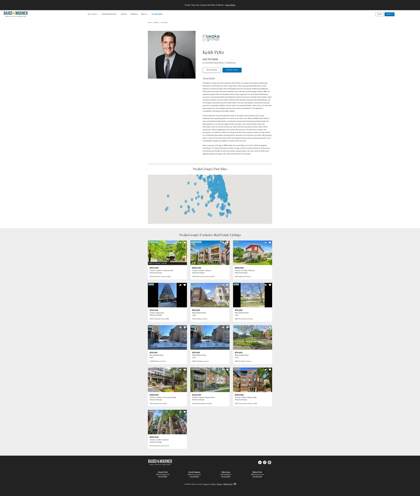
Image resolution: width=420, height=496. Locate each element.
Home (149, 22)
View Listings (211, 70)
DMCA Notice (227, 484)
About (144, 14)
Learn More (230, 5)
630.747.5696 (210, 59)
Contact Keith (232, 70)
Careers (134, 14)
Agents (124, 14)
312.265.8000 (157, 14)
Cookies (219, 484)
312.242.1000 (162, 476)
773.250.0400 (257, 476)
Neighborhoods (109, 14)
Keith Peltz (164, 22)
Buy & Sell (92, 14)
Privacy (205, 484)
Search (389, 14)
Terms (213, 484)
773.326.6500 (194, 476)
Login (379, 14)
